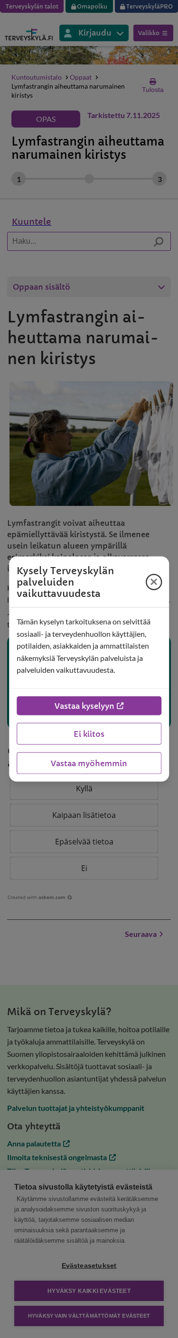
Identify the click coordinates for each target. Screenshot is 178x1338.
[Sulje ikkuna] (153, 581)
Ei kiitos (89, 733)
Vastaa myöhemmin (89, 763)
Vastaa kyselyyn (84, 705)
